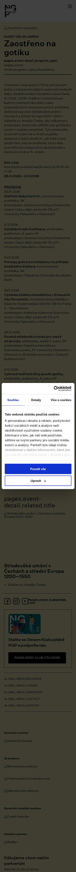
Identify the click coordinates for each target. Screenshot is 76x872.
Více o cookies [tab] (61, 399)
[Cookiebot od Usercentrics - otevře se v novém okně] (54, 388)
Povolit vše (38, 469)
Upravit (36, 480)
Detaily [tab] (36, 399)
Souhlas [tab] (13, 399)
